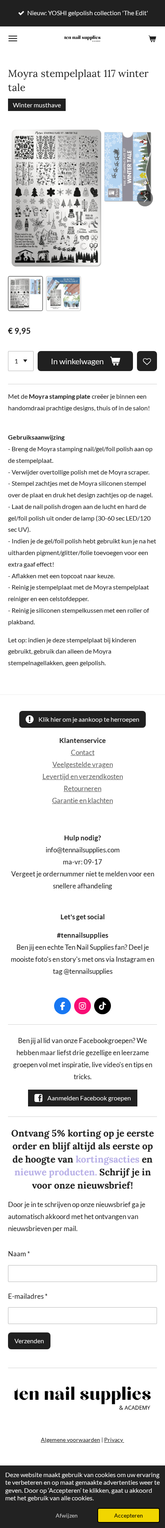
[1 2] (21, 361)
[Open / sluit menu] (13, 38)
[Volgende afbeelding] (145, 198)
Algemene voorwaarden (70, 1439)
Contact (83, 753)
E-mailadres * (28, 1296)
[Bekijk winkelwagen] (152, 38)
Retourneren (82, 789)
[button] (25, 293)
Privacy (114, 1439)
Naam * (19, 1254)
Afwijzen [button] (67, 1515)
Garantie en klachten (82, 801)
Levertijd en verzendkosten (82, 777)
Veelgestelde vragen (82, 765)
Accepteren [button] (128, 1515)
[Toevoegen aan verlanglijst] (147, 361)
